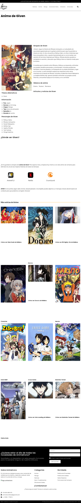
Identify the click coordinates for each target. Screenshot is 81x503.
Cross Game (32, 380)
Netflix (30, 180)
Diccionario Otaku (54, 6)
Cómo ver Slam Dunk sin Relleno (11, 242)
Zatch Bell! (4, 380)
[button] (77, 6)
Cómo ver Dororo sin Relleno (37, 300)
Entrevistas (70, 6)
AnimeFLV (11, 180)
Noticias (35, 6)
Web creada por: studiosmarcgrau (9, 501)
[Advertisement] (40, 30)
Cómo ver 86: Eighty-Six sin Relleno (66, 242)
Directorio (62, 6)
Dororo (30, 263)
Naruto (57, 321)
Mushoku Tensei (60, 380)
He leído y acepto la (61, 458)
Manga (45, 6)
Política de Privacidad (65, 458)
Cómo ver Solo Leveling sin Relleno (39, 417)
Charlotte (4, 321)
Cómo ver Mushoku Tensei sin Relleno (67, 417)
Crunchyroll (50, 180)
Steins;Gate (4, 438)
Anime (40, 6)
